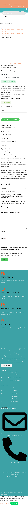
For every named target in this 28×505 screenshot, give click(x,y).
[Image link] (9, 340)
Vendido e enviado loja (11, 64)
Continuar (14, 503)
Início (1, 23)
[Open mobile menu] (1, 10)
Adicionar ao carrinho (10, 119)
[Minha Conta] (20, 10)
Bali (11, 23)
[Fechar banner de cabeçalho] (14, 2)
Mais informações (5, 503)
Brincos (7, 23)
